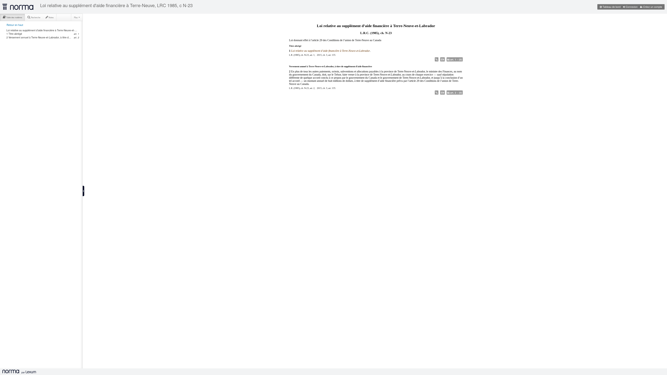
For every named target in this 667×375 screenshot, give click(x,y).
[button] (83, 191)
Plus (76, 17)
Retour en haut (15, 25)
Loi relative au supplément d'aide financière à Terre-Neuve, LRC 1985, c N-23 (116, 5)
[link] (42, 30)
